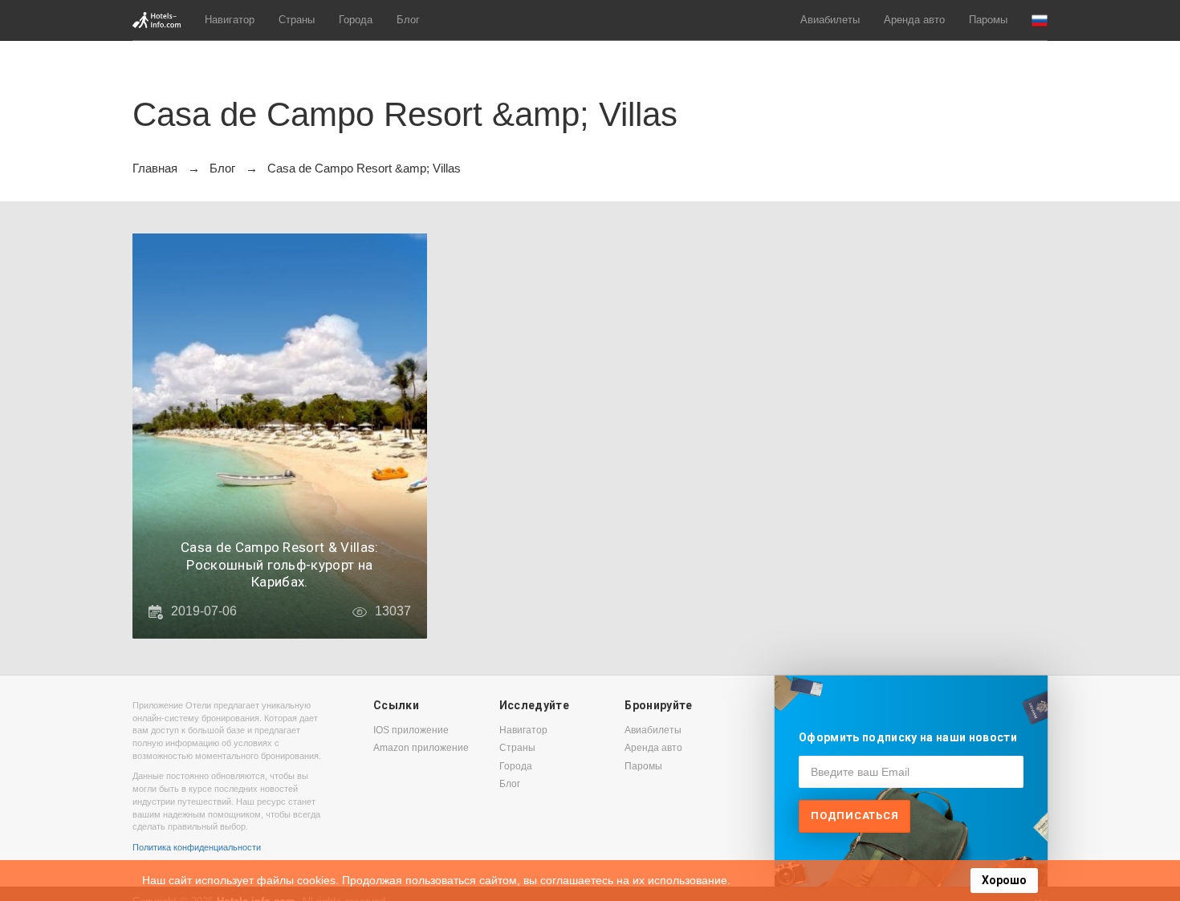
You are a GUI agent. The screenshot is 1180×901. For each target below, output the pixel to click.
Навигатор (229, 20)
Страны (297, 20)
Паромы (988, 20)
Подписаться (854, 816)
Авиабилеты (830, 20)
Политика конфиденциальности (196, 847)
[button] (1039, 20)
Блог (408, 20)
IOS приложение (411, 730)
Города (355, 20)
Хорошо (1004, 880)
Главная (154, 168)
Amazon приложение (421, 747)
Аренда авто (914, 20)
